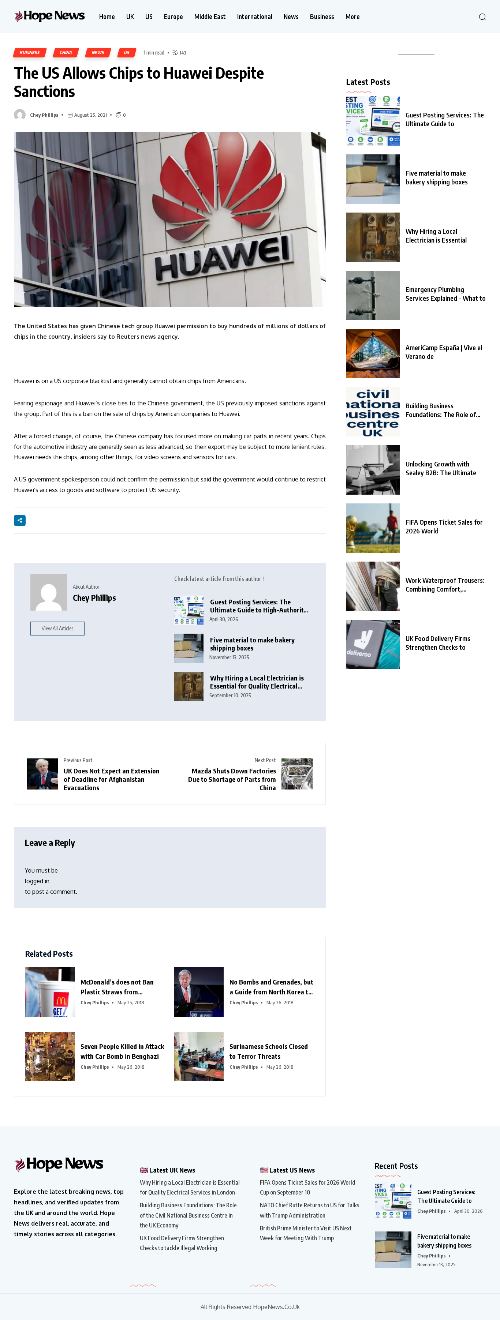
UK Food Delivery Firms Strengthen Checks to (438, 642)
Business (322, 17)
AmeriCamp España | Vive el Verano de (444, 351)
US (149, 17)
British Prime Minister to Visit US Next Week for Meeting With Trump (306, 1233)
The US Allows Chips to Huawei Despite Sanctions (139, 81)
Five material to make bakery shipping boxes (252, 644)
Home (107, 17)
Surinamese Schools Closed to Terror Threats (269, 1051)
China (66, 52)
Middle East (210, 17)
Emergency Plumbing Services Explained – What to (446, 293)
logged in (37, 881)
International (254, 17)
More (353, 17)
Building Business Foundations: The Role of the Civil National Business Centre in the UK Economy (188, 1215)
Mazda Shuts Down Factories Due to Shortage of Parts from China (232, 779)
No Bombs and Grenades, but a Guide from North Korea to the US (271, 987)
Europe (173, 17)
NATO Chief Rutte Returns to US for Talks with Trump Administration (309, 1210)
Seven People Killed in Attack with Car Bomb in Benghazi (122, 1051)
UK (130, 17)
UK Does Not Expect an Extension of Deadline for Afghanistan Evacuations (112, 779)
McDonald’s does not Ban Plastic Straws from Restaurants (117, 987)
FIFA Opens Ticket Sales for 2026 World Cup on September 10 (307, 1187)
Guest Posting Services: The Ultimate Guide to (445, 119)
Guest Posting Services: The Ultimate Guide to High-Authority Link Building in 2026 (258, 606)
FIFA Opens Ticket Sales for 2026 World (444, 526)
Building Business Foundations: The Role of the (441, 410)
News (291, 17)
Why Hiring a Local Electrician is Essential (436, 235)
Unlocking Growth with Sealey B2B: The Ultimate (441, 468)
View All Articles (57, 628)
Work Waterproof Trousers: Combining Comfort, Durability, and (445, 584)
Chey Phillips (44, 115)
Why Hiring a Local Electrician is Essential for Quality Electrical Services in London (257, 682)
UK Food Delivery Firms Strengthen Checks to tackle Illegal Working (182, 1243)
